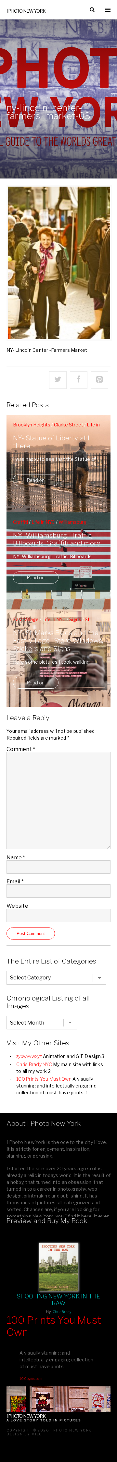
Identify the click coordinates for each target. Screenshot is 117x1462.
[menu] (107, 9)
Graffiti (20, 522)
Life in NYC (43, 522)
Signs (75, 619)
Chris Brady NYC (34, 1064)
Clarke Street (68, 424)
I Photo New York (26, 11)
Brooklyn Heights (31, 424)
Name (15, 857)
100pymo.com (31, 1379)
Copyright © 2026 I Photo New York (49, 1430)
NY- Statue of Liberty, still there (52, 442)
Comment (20, 749)
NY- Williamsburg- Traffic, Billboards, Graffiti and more (56, 539)
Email (15, 881)
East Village (26, 619)
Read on (36, 480)
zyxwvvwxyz (29, 1056)
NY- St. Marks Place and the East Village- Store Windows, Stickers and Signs (58, 641)
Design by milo (24, 1434)
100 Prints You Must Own (44, 1079)
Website (17, 906)
